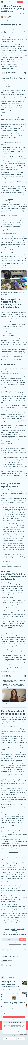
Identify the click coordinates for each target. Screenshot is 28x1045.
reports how (4, 719)
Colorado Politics (8, 597)
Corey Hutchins (7, 16)
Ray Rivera (22, 766)
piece (16, 504)
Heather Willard (22, 643)
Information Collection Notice (18, 1026)
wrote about (13, 473)
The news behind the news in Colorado (10, 986)
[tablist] (7, 960)
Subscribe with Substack (15, 1022)
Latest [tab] (6, 977)
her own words (9, 756)
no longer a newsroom (8, 422)
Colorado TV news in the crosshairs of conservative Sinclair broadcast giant (8, 983)
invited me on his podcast (17, 797)
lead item (9, 368)
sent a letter (16, 219)
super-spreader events (11, 248)
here (4, 318)
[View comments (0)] (7, 21)
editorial (15, 845)
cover (20, 762)
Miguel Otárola (18, 760)
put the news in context (17, 452)
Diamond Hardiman (20, 339)
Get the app (20, 1038)
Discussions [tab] (11, 977)
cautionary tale (17, 499)
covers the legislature (21, 237)
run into (10, 627)
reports (11, 730)
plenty (9, 583)
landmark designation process (18, 398)
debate (17, 374)
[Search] (25, 977)
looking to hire (21, 896)
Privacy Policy (15, 1028)
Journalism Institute (10, 906)
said (22, 450)
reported (12, 181)
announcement (10, 321)
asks (13, 831)
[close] (24, 996)
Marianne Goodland (6, 64)
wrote (14, 490)
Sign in (25, 2)
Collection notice (14, 1035)
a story (19, 641)
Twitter (17, 919)
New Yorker (18, 806)
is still (2, 109)
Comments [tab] (4, 960)
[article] (14, 986)
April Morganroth (8, 758)
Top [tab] (2, 977)
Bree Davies (4, 471)
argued (11, 377)
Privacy (21, 1034)
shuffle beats (4, 854)
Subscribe (20, 2)
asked (21, 382)
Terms (25, 1034)
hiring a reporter (13, 852)
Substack (7, 1042)
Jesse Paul (10, 199)
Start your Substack (10, 1038)
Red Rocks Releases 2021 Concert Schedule (14, 526)
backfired (11, 859)
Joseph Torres (18, 340)
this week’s (13, 806)
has (10, 780)
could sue (17, 873)
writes (9, 740)
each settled (8, 623)
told (24, 565)
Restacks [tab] (10, 960)
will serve (10, 771)
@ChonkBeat (18, 789)
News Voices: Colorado (13, 311)
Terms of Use (21, 1025)
